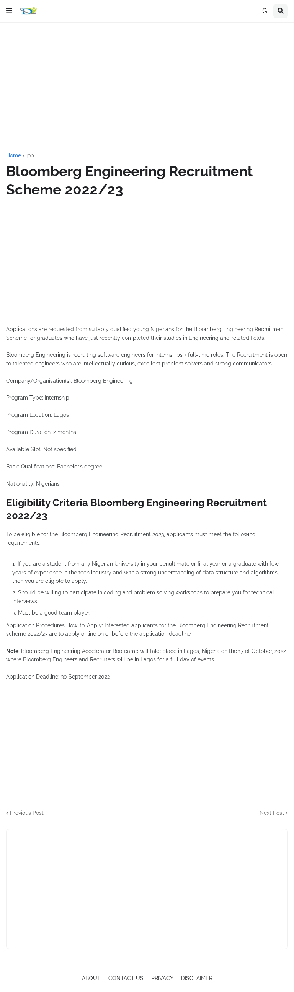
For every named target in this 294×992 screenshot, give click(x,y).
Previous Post (27, 813)
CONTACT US (126, 978)
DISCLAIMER (196, 978)
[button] (9, 11)
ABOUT (91, 978)
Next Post (272, 813)
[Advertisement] (147, 87)
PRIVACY (162, 978)
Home (13, 155)
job (30, 155)
